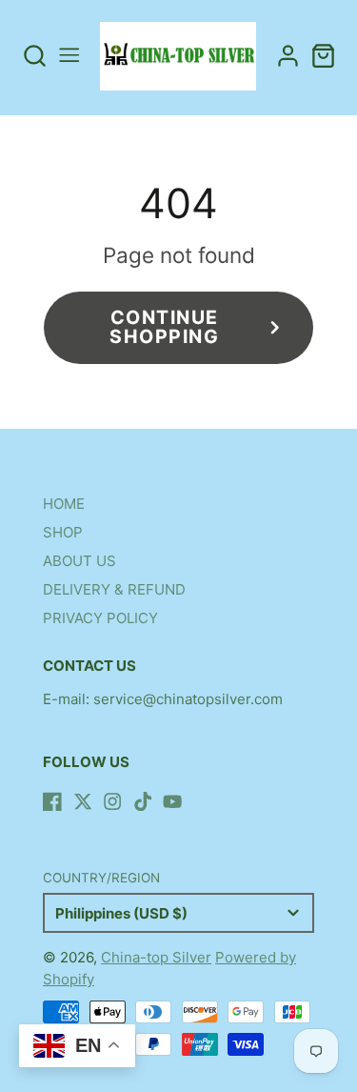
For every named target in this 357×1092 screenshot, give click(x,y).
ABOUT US (79, 561)
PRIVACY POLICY (100, 618)
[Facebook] (52, 801)
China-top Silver (156, 957)
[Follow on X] (82, 801)
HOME (64, 504)
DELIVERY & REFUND (114, 589)
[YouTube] (172, 801)
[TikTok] (142, 801)
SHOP (63, 532)
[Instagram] (112, 801)
